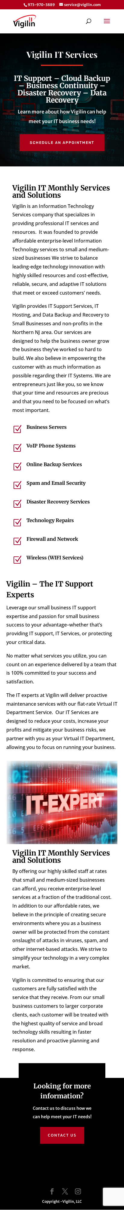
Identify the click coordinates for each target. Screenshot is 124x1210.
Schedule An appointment (62, 143)
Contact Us (62, 1135)
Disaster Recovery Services (58, 502)
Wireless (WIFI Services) (54, 558)
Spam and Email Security (55, 483)
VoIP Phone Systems (51, 446)
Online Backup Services (54, 464)
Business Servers (46, 427)
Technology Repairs (50, 520)
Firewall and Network (52, 539)
